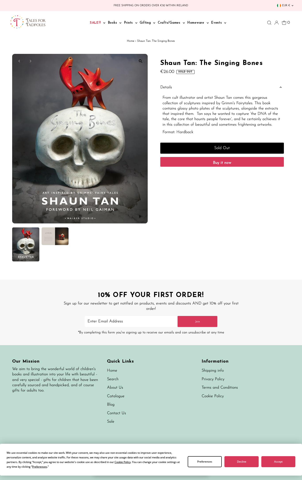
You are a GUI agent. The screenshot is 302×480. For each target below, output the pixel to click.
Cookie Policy (213, 396)
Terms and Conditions (220, 388)
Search (113, 379)
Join (197, 321)
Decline (241, 461)
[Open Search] (269, 23)
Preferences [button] (39, 467)
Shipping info (213, 371)
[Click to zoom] (140, 61)
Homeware (196, 23)
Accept (278, 461)
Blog (111, 405)
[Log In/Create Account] (277, 23)
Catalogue (115, 396)
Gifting (146, 23)
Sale (110, 422)
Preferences (204, 461)
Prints (129, 23)
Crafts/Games (170, 23)
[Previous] (19, 61)
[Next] (30, 61)
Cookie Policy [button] (123, 462)
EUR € (286, 5)
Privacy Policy (213, 379)
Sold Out (222, 148)
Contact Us (116, 413)
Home (130, 41)
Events (217, 23)
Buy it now (222, 163)
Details (166, 87)
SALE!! (96, 23)
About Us (115, 388)
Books (113, 23)
